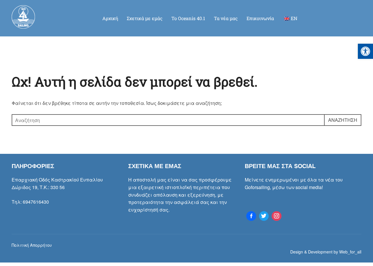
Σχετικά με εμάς (145, 18)
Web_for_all (350, 252)
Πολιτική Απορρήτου (32, 245)
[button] (365, 51)
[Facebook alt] (251, 216)
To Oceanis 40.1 (188, 18)
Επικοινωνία (260, 18)
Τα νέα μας (226, 18)
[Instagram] (276, 216)
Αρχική (110, 18)
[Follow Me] (264, 216)
